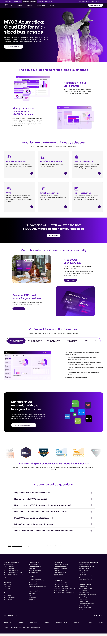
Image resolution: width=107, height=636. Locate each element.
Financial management (16, 161)
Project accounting (82, 193)
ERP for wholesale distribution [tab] (72, 340)
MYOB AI (6, 577)
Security (101, 622)
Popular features (34, 562)
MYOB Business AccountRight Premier (13, 574)
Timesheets (32, 568)
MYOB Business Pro (9, 568)
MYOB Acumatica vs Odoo (61, 586)
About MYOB (7, 622)
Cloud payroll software (35, 566)
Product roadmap (83, 605)
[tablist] (53, 341)
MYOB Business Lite (9, 566)
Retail (30, 601)
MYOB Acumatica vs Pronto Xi (61, 590)
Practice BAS (82, 574)
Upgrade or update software (86, 603)
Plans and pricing (8, 564)
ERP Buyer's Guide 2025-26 (15, 546)
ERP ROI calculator (59, 574)
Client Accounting (83, 577)
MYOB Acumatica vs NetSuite (61, 582)
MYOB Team (7, 588)
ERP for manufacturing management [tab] (35, 340)
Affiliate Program (33, 584)
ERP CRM (56, 570)
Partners (31, 576)
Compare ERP (58, 580)
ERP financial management (61, 564)
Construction (32, 597)
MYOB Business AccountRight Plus (13, 572)
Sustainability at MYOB (85, 607)
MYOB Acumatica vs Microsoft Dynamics (64, 588)
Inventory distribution (83, 161)
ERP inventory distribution (60, 568)
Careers (47, 622)
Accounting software (34, 564)
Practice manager (83, 570)
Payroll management (49, 193)
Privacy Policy (77, 622)
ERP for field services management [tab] (53, 340)
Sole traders (32, 593)
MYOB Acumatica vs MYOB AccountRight (64, 592)
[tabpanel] (53, 362)
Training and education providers (37, 586)
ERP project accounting (60, 572)
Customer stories (83, 597)
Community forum (83, 596)
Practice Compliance (84, 564)
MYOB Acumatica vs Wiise (60, 584)
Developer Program (34, 582)
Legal (90, 622)
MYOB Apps (7, 582)
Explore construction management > (76, 377)
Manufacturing (33, 599)
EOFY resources (83, 586)
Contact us (82, 609)
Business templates (84, 592)
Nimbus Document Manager (86, 579)
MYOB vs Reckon (8, 599)
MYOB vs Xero (7, 595)
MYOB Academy (83, 599)
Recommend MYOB (84, 568)
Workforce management (51, 161)
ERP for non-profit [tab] (90, 341)
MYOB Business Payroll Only (11, 570)
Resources (20, 622)
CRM (8, 193)
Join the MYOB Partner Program (87, 576)
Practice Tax (82, 572)
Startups (31, 595)
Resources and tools (85, 584)
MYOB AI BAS (7, 576)
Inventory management (35, 570)
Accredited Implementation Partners (38, 581)
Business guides (83, 590)
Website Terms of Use (61, 622)
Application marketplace (35, 579)
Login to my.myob (83, 601)
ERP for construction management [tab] (16, 340)
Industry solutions (34, 591)
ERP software (58, 562)
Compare (6, 593)
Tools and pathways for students (87, 594)
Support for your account (85, 588)
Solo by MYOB (7, 584)
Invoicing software (33, 572)
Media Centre (33, 622)
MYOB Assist (7, 586)
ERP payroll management (60, 566)
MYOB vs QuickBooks (9, 597)
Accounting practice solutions (86, 566)
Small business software (11, 562)
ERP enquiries (57, 576)
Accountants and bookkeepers (88, 562)
